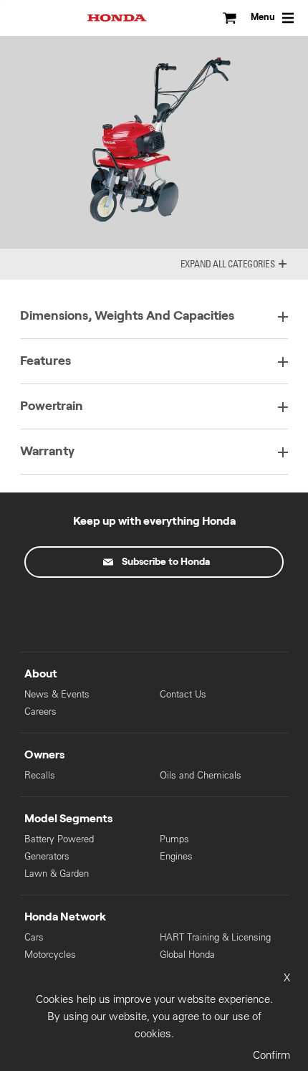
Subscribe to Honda (166, 562)
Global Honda (187, 954)
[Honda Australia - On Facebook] (93, 611)
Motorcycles (50, 954)
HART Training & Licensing (215, 937)
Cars (34, 937)
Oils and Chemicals (200, 775)
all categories (243, 264)
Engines (176, 856)
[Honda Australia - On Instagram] (214, 611)
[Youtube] (154, 611)
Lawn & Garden (56, 873)
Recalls (39, 775)
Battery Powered (59, 839)
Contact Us (183, 694)
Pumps (174, 839)
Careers (40, 711)
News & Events (57, 694)
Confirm (271, 1055)
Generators (46, 856)
